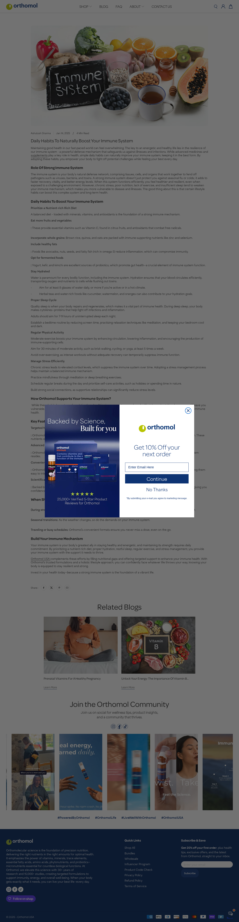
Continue (157, 478)
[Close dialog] (188, 411)
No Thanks (157, 489)
